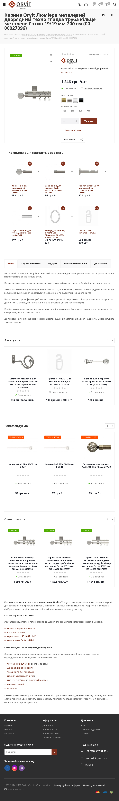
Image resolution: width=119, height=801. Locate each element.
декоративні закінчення (19, 667)
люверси (11, 687)
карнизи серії (14, 636)
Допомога (48, 725)
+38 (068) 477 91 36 (95, 751)
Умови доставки (51, 733)
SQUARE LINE (29, 636)
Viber (22, 768)
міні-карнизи (14, 640)
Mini (31, 640)
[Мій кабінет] (86, 4)
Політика (9, 733)
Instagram (14, 768)
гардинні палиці (15, 683)
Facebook (7, 768)
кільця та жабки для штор (20, 675)
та (27, 640)
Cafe (23, 640)
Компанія (10, 720)
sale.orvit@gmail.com (96, 758)
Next (112, 340)
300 (88, 111)
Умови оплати (50, 729)
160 (64, 111)
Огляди (85, 733)
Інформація (50, 720)
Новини (8, 729)
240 (80, 111)
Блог (83, 725)
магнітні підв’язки (16, 679)
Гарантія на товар (52, 737)
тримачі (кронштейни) (18, 663)
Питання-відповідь (91, 729)
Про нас (8, 725)
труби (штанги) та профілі (20, 671)
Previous (107, 340)
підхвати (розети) (38, 679)
